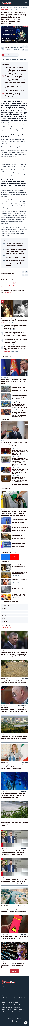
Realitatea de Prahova (6, 1004)
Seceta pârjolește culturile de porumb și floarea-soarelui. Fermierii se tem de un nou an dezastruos (15, 327)
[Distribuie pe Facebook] (26, 46)
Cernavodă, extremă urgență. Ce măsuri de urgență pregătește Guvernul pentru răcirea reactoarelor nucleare (14, 738)
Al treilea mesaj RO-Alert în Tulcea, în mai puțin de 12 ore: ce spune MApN (14, 937)
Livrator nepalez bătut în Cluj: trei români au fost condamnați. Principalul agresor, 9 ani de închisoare (15, 262)
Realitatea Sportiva (14, 997)
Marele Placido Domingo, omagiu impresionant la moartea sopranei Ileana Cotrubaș (14, 320)
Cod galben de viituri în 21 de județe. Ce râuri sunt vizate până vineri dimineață (13, 682)
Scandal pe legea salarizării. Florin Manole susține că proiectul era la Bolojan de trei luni (20, 471)
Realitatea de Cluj (5, 1000)
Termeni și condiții (10, 986)
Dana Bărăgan (24, 934)
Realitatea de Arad (16, 47)
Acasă (4, 7)
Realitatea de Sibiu (6, 1002)
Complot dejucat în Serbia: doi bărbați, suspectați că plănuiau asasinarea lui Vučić (14, 245)
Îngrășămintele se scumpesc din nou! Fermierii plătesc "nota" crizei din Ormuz (20, 538)
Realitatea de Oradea (6, 1011)
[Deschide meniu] (26, 3)
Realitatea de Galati (15, 1002)
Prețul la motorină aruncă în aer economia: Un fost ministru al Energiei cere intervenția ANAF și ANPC (20, 530)
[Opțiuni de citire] (26, 1023)
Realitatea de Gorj (16, 1011)
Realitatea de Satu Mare (7, 1009)
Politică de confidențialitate (7, 989)
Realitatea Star (22, 997)
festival (17, 283)
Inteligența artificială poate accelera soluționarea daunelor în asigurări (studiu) (13, 965)
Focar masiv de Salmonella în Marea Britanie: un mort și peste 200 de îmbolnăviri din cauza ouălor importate (15, 334)
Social (2, 322)
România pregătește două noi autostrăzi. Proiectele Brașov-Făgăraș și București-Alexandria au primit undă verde (19, 413)
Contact (3, 986)
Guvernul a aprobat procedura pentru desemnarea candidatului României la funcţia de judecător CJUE (13, 795)
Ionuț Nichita (24, 678)
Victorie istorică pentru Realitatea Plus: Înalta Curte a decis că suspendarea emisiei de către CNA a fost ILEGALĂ (13, 852)
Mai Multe (14, 971)
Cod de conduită (18, 989)
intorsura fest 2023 (7, 283)
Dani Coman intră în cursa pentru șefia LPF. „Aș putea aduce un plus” (16, 256)
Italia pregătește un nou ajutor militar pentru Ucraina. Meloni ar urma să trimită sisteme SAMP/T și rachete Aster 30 (14, 766)
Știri (7, 7)
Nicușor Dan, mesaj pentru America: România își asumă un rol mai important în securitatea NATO (20, 452)
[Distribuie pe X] (26, 50)
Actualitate (12, 7)
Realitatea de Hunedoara (19, 1009)
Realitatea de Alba (16, 1004)
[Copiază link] (23, 46)
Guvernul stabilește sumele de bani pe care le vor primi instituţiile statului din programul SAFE (19, 522)
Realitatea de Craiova (15, 1007)
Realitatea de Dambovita (16, 1000)
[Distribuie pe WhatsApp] (23, 50)
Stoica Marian (24, 791)
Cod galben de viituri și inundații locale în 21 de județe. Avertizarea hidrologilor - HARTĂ (14, 824)
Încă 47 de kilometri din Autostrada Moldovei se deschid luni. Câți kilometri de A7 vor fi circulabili (16, 251)
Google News (7, 292)
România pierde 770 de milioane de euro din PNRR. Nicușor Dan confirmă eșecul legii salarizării (19, 546)
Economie (6, 329)
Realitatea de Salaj (6, 1007)
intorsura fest (6, 285)
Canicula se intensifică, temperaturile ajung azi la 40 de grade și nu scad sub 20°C (15, 348)
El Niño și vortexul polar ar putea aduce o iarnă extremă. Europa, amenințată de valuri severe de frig (15, 341)
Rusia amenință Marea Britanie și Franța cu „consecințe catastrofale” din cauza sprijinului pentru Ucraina (14, 444)
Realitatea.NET (5, 997)
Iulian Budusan (24, 734)
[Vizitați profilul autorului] (2, 48)
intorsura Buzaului (17, 285)
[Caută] (21, 2)
